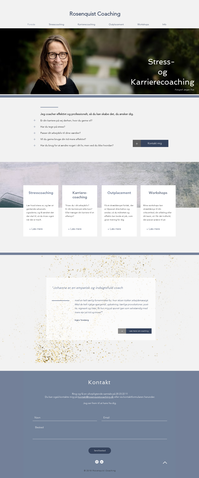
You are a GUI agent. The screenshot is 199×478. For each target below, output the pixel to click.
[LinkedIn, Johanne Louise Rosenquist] (101, 462)
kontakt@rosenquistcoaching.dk (96, 396)
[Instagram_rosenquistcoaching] (97, 462)
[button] (34, 126)
